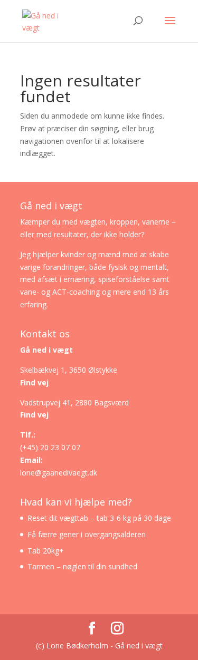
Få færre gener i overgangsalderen (86, 534)
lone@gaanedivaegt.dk (58, 473)
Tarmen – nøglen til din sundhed (82, 566)
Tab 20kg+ (45, 551)
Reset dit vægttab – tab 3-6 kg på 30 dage (99, 518)
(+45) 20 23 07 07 (50, 447)
